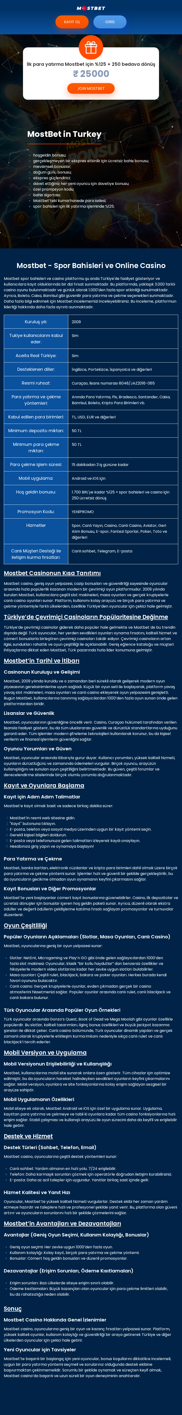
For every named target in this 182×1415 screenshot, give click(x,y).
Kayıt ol (72, 22)
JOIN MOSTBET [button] (91, 88)
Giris (110, 22)
